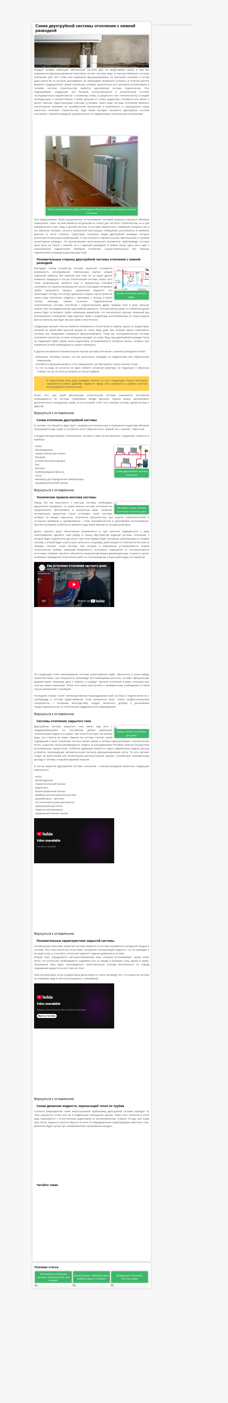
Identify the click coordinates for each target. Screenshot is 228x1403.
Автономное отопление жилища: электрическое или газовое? (53, 1277)
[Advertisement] (91, 125)
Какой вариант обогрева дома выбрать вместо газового (91, 1277)
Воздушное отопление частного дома (129, 1277)
